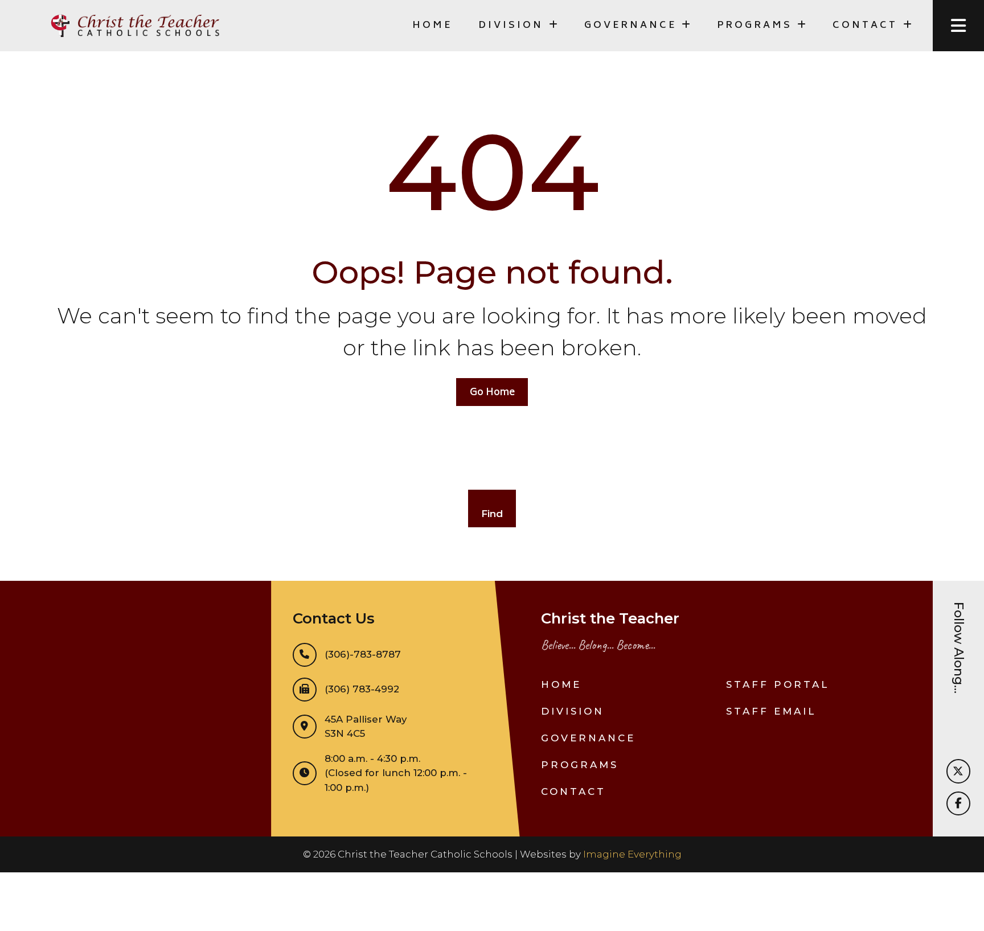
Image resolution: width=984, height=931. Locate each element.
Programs (579, 764)
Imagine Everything (632, 854)
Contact (573, 791)
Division (572, 711)
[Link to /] (134, 25)
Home (432, 25)
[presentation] (958, 25)
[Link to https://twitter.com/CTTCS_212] (958, 771)
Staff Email (771, 711)
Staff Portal (777, 684)
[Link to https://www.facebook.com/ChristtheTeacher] (958, 803)
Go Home (492, 392)
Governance (588, 738)
